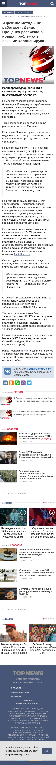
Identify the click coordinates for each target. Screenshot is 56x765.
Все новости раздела (14, 493)
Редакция (16, 696)
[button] (3, 3)
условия (25, 754)
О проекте (16, 688)
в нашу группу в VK (39, 369)
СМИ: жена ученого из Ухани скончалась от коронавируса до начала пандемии (34, 413)
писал (25, 350)
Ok (46, 750)
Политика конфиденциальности (28, 702)
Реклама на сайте (20, 692)
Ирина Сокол (38, 16)
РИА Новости (22, 254)
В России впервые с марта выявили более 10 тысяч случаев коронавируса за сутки (33, 399)
